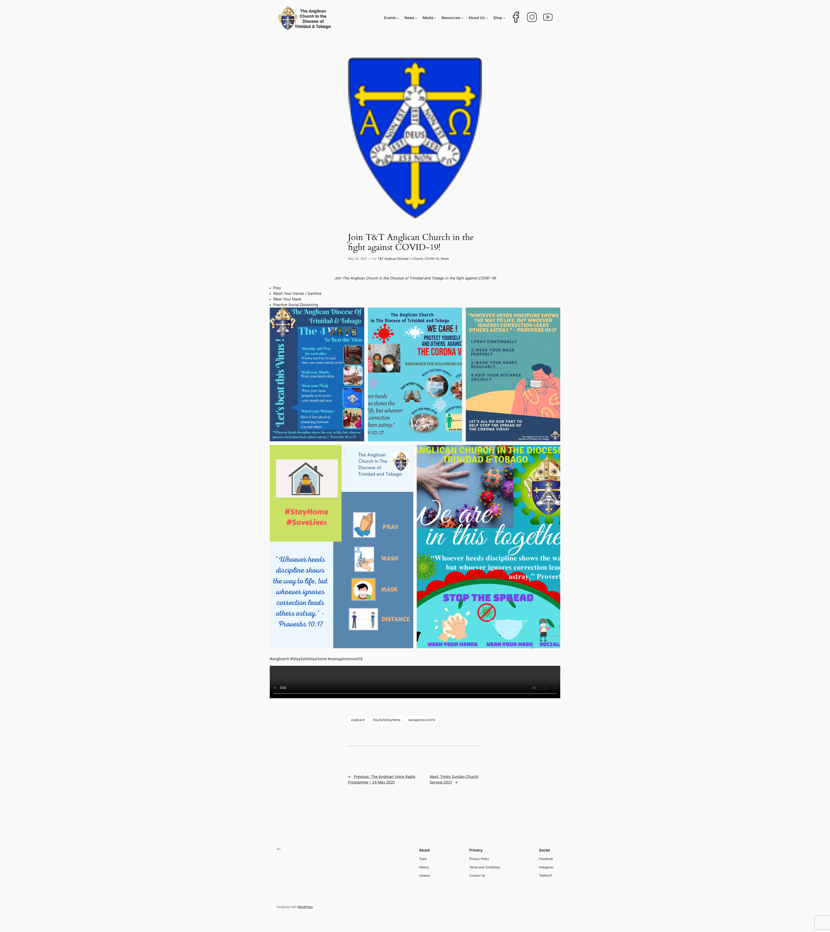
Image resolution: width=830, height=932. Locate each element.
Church (418, 258)
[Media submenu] (435, 18)
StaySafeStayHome (387, 720)
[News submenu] (416, 18)
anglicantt (358, 720)
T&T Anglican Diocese (393, 258)
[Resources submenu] (462, 18)
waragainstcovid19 (421, 720)
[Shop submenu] (504, 18)
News (445, 258)
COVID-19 (432, 258)
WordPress (305, 907)
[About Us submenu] (487, 18)
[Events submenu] (398, 18)
